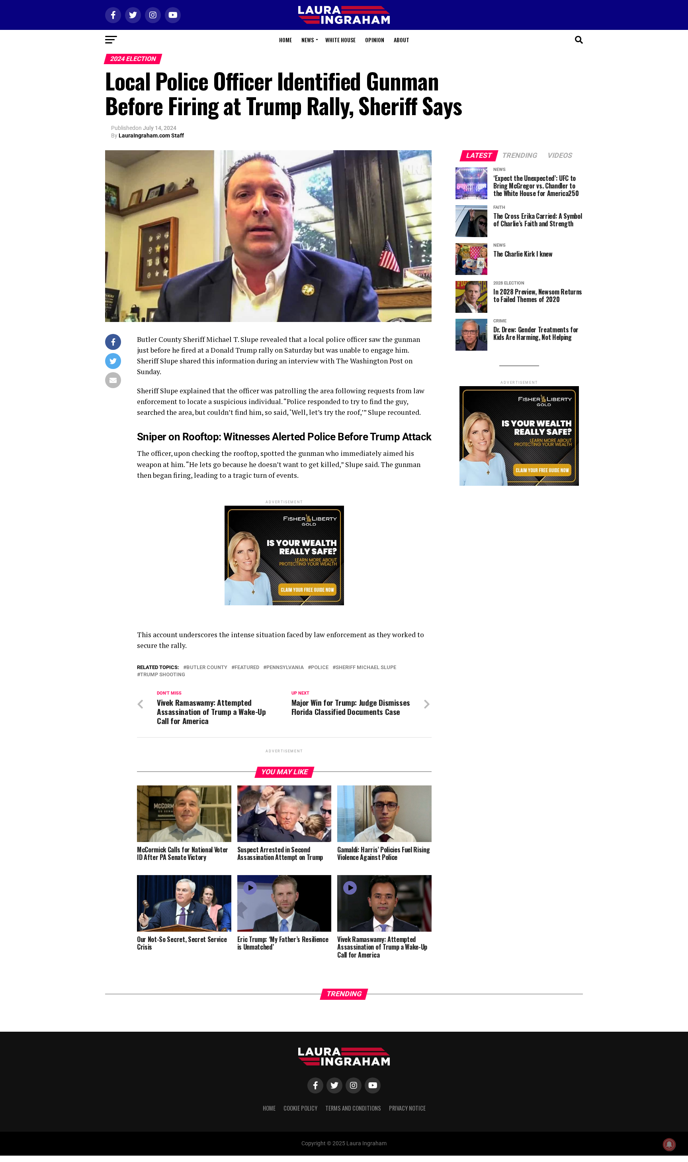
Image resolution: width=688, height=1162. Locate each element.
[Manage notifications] (669, 1144)
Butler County (206, 667)
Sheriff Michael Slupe (366, 667)
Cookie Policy (300, 1108)
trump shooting (162, 674)
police (319, 667)
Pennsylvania (285, 667)
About (401, 39)
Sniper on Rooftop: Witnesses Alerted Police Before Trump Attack (284, 437)
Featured (247, 667)
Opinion (374, 39)
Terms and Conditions (353, 1108)
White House (340, 39)
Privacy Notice (407, 1108)
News (307, 39)
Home (285, 39)
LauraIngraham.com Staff (151, 135)
